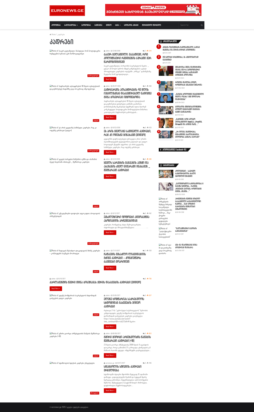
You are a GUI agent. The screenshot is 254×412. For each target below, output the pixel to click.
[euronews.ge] (67, 10)
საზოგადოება (70, 25)
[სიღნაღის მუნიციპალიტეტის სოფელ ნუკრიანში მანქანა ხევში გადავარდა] (166, 110)
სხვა (117, 25)
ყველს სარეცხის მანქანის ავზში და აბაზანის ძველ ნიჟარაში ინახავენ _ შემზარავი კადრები (127, 166)
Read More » (110, 79)
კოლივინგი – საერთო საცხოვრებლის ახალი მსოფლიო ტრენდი (185, 173)
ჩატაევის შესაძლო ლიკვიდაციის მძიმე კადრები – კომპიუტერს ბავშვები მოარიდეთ (125, 258)
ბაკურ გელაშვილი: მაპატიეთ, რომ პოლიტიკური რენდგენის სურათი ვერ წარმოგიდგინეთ (127, 58)
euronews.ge (109, 363)
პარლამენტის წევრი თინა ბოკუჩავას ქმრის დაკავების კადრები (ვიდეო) (95, 282)
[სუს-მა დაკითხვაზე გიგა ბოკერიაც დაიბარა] (166, 249)
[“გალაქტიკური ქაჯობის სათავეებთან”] (166, 234)
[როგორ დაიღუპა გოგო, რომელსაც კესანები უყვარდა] (166, 86)
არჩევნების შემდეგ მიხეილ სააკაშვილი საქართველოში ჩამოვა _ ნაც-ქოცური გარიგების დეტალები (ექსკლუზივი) (188, 204)
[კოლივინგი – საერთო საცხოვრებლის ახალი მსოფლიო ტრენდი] (166, 174)
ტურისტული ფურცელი (151, 25)
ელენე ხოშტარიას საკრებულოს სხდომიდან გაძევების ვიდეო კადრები (124, 302)
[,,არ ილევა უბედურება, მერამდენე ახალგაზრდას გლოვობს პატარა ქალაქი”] (166, 136)
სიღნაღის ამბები (131, 25)
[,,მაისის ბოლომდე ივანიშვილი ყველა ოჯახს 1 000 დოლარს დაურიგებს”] (166, 98)
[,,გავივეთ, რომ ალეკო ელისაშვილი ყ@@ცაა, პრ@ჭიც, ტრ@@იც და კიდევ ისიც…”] (166, 123)
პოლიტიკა (56, 25)
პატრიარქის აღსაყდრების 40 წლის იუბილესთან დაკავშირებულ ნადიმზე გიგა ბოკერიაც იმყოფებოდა (127, 93)
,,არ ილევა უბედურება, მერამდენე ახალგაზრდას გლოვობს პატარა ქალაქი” (187, 134)
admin (107, 51)
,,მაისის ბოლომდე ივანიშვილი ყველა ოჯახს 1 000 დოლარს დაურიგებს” (189, 96)
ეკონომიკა (86, 25)
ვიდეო (109, 25)
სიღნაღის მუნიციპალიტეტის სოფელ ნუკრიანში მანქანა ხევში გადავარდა (188, 109)
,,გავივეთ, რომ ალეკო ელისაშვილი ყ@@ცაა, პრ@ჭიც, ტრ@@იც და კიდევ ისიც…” (188, 122)
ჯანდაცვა (98, 25)
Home (53, 35)
